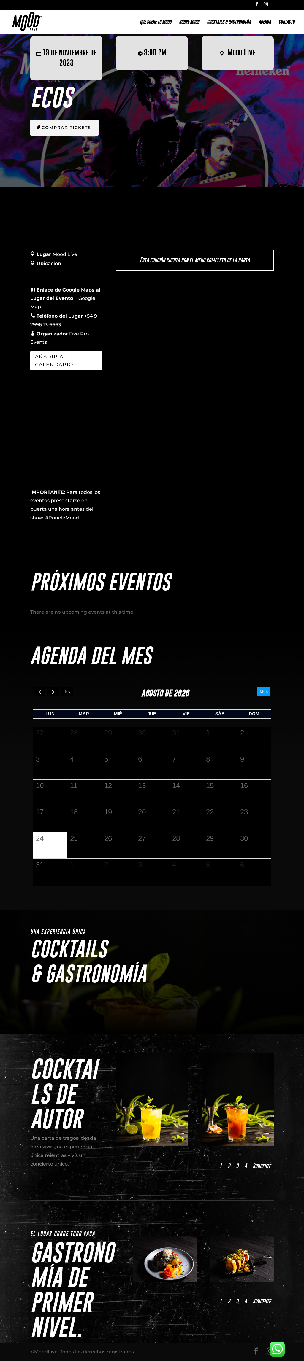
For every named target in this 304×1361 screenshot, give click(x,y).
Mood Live (242, 52)
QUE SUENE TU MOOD (155, 22)
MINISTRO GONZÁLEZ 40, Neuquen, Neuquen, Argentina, (61, 272)
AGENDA (265, 22)
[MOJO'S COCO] (152, 1144)
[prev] (39, 691)
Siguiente (262, 1166)
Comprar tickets (66, 127)
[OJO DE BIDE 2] (165, 1280)
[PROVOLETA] (241, 1280)
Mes (264, 691)
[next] (53, 691)
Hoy (67, 691)
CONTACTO (286, 22)
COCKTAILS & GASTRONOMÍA (229, 22)
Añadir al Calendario (54, 360)
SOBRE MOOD (189, 22)
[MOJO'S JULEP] (238, 1144)
